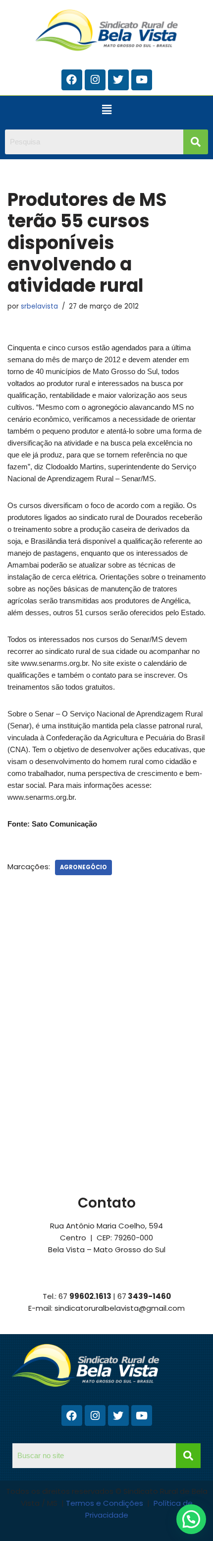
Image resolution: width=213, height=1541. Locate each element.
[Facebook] (71, 79)
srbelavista (39, 306)
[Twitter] (118, 79)
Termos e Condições (105, 1503)
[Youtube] (141, 79)
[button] (106, 110)
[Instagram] (95, 79)
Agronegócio (83, 867)
